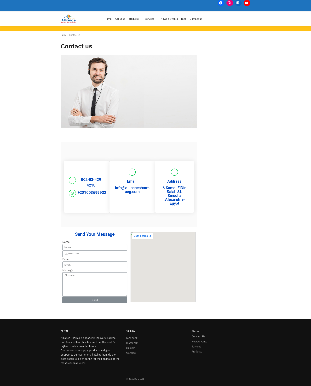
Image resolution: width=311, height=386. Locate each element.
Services (196, 346)
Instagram (132, 343)
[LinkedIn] (238, 3)
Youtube (131, 352)
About (195, 331)
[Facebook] (221, 3)
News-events (199, 341)
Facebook (132, 338)
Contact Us (198, 336)
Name (66, 242)
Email (65, 259)
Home (64, 35)
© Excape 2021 (135, 378)
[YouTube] (247, 3)
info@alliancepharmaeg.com (132, 190)
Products (196, 351)
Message (67, 270)
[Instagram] (229, 3)
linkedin (130, 347)
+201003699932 (92, 192)
